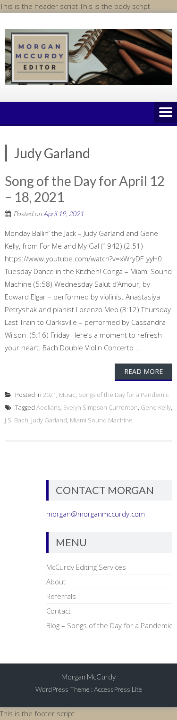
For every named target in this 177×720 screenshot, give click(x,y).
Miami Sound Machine (101, 420)
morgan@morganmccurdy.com (95, 513)
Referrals (61, 596)
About (56, 581)
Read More (143, 371)
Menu (165, 113)
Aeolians (48, 407)
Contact (58, 610)
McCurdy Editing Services (86, 567)
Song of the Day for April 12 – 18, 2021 (85, 189)
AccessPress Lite (118, 689)
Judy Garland (49, 420)
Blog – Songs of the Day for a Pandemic (109, 625)
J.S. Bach (16, 420)
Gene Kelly (156, 407)
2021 (49, 394)
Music (67, 394)
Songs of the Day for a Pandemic (123, 394)
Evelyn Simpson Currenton (100, 407)
